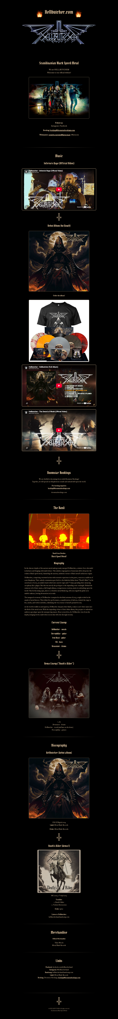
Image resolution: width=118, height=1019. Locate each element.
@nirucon (75, 135)
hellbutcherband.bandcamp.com (59, 917)
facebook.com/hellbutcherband (63, 967)
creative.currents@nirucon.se (59, 135)
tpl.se (61, 909)
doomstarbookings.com (59, 492)
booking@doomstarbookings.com (62, 130)
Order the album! (59, 296)
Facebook (63, 126)
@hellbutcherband (63, 970)
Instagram (55, 126)
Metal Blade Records (61, 829)
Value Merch (59, 943)
